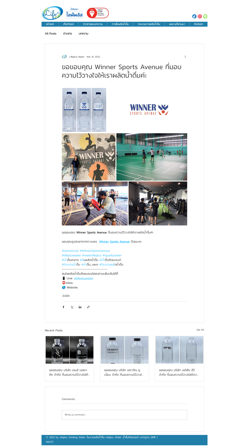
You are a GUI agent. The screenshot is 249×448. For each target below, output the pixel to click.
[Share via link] (88, 307)
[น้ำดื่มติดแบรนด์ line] (205, 16)
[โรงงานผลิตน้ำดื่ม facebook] (194, 16)
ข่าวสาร (67, 33)
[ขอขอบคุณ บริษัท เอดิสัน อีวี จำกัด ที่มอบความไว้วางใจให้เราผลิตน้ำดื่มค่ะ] (179, 350)
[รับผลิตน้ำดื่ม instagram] (200, 16)
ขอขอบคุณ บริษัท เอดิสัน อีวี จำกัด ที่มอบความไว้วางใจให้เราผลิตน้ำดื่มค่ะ (178, 372)
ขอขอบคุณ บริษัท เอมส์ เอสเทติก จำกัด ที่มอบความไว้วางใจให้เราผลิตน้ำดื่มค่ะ (68, 372)
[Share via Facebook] (63, 307)
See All (200, 330)
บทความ (83, 33)
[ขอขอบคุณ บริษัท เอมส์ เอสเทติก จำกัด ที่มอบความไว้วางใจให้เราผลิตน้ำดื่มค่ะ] (69, 350)
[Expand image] (84, 109)
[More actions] (185, 57)
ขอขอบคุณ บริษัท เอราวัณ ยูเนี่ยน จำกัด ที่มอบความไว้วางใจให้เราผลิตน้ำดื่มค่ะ (123, 372)
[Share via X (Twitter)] (71, 307)
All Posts (50, 33)
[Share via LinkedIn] (80, 307)
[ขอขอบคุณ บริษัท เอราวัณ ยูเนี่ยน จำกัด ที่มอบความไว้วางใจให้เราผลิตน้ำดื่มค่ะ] (124, 350)
